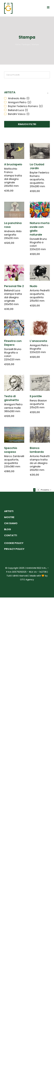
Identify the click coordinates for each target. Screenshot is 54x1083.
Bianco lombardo (37, 450)
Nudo (33, 286)
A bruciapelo (13, 164)
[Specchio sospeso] (14, 435)
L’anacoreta (38, 341)
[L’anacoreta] (40, 328)
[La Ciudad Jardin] (40, 151)
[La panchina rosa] (14, 210)
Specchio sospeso (10, 450)
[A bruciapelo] (14, 151)
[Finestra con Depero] (14, 328)
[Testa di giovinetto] (14, 383)
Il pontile (36, 396)
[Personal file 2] (14, 273)
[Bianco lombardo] (40, 435)
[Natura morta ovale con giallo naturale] (40, 210)
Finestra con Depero (13, 343)
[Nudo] (40, 273)
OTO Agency (27, 579)
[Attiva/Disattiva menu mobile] (48, 7)
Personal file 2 (14, 286)
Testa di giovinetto (11, 398)
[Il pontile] (40, 383)
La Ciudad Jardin (37, 166)
